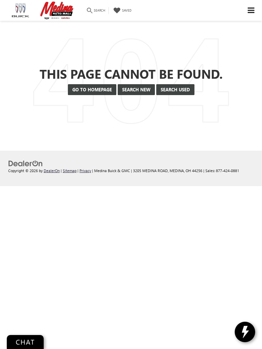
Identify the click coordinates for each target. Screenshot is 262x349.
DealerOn (52, 170)
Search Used (175, 89)
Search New (136, 89)
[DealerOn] (25, 163)
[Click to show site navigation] (251, 10)
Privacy (85, 170)
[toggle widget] (245, 332)
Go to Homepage (92, 89)
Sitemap (69, 170)
